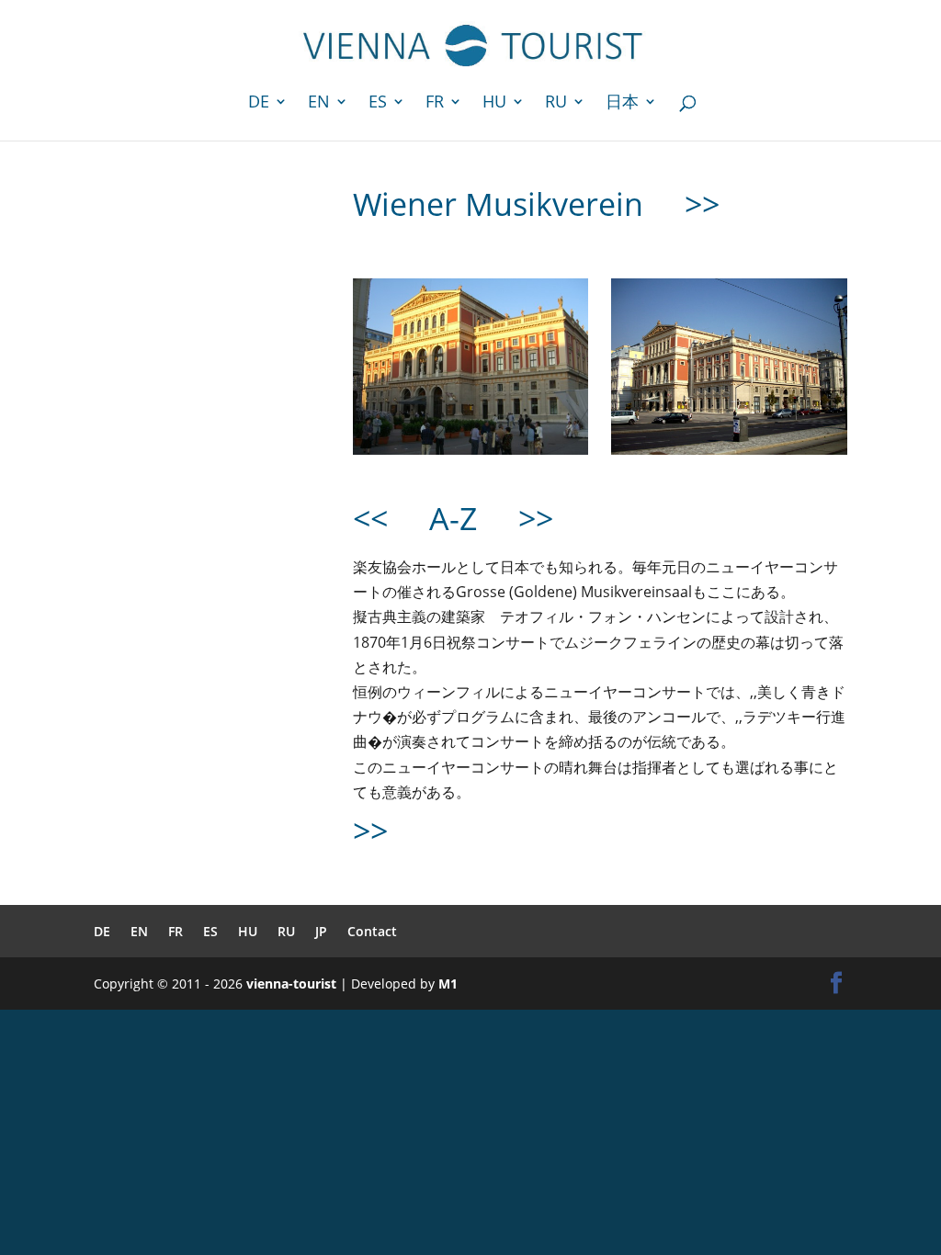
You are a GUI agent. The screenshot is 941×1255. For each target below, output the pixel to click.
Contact (372, 931)
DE (258, 103)
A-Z (453, 518)
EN (319, 103)
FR (434, 103)
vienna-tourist (291, 983)
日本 (622, 103)
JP (321, 931)
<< (370, 518)
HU (494, 103)
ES (377, 103)
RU (556, 103)
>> (702, 204)
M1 (448, 983)
